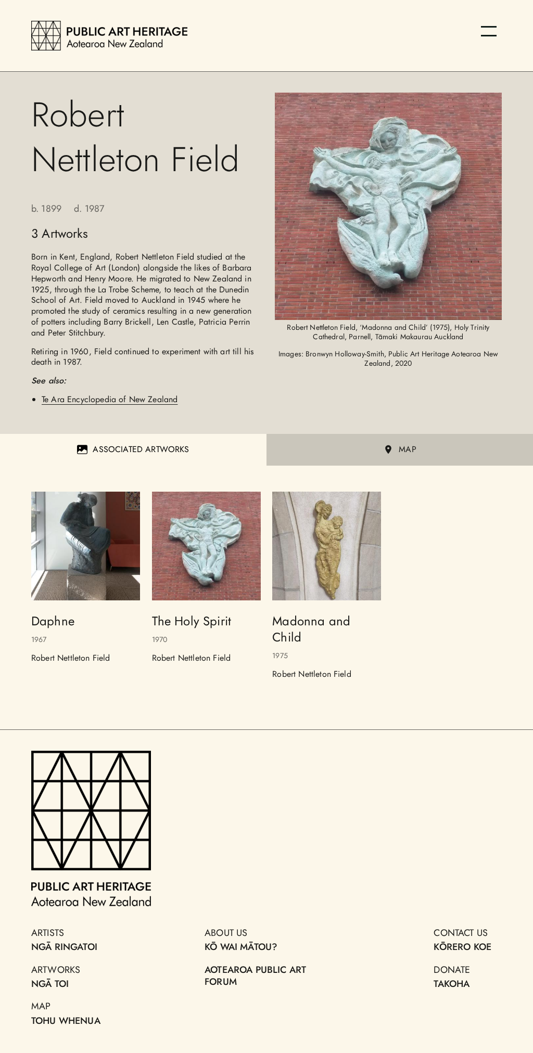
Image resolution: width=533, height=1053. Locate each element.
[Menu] (489, 31)
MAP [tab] (407, 449)
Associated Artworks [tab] (141, 449)
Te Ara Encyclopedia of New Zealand (109, 399)
